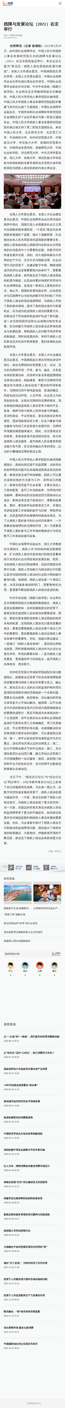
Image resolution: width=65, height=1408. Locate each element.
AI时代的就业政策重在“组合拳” (21, 1085)
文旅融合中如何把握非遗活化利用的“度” (25, 1247)
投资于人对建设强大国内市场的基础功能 (25, 1279)
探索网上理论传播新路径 (17, 941)
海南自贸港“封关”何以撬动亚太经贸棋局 (25, 1182)
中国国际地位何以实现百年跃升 (21, 1344)
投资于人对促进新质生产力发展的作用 (24, 1295)
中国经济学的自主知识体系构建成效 (23, 1133)
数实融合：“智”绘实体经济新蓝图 (22, 1311)
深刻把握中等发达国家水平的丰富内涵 (24, 1150)
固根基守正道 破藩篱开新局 (18, 908)
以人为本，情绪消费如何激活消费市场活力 (27, 1166)
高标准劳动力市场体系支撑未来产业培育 (25, 1069)
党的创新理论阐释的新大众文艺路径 (23, 932)
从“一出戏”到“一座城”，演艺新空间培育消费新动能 (31, 1036)
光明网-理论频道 (16, 35)
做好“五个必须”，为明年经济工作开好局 (25, 1263)
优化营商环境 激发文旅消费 (18, 1327)
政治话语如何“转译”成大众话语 (20, 923)
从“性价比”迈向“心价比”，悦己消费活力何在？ (29, 1053)
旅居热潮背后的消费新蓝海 (18, 1117)
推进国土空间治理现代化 (17, 1230)
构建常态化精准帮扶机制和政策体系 (23, 1198)
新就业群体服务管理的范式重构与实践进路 (27, 1214)
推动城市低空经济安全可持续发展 (22, 1101)
